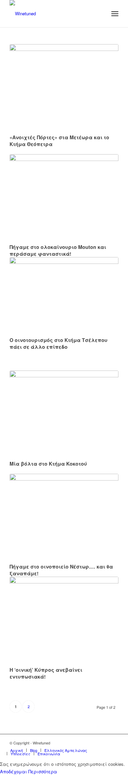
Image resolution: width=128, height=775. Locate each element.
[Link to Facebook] (103, 743)
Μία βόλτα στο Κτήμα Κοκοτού (48, 463)
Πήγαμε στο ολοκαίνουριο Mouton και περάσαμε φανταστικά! (58, 250)
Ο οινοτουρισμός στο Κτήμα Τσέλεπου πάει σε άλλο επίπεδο (59, 343)
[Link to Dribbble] (113, 743)
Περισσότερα (42, 771)
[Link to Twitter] (93, 743)
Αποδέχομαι (13, 771)
